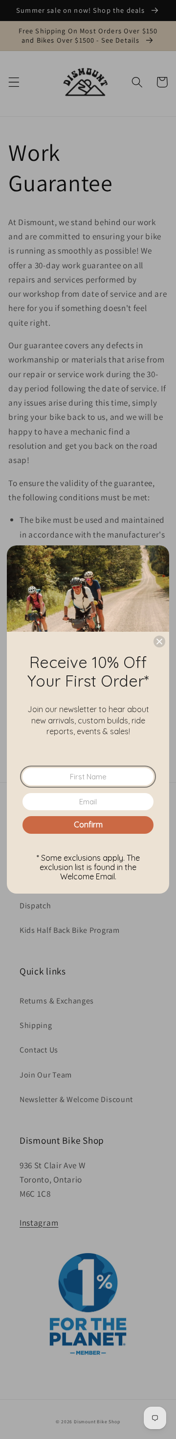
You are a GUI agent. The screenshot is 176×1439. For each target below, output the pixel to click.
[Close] (159, 641)
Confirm (88, 824)
